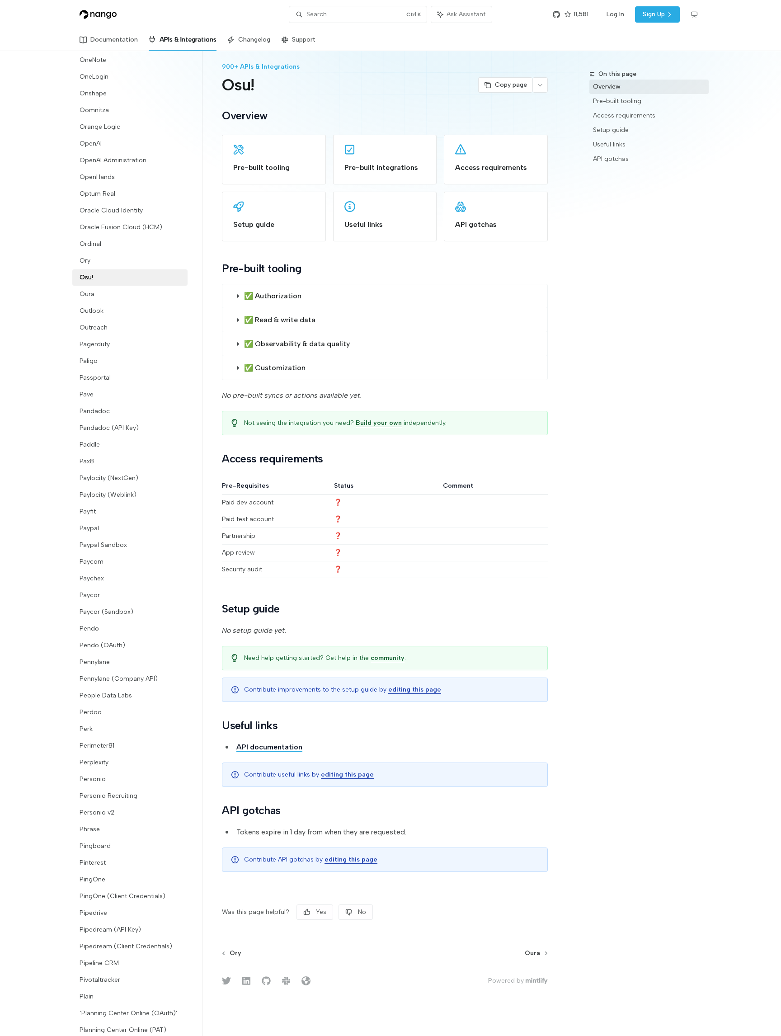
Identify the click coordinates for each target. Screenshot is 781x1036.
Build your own (379, 423)
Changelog (254, 39)
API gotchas (611, 159)
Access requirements (624, 115)
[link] (274, 159)
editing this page (414, 689)
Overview (607, 86)
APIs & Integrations (188, 39)
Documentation (114, 39)
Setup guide (611, 130)
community (388, 658)
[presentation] (137, 543)
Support (303, 39)
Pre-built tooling (617, 101)
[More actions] (540, 85)
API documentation (269, 747)
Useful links (609, 144)
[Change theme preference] (694, 14)
